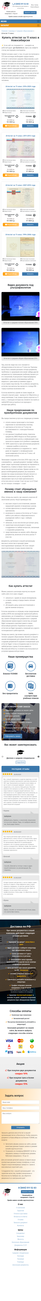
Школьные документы (20, 1265)
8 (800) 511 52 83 (21, 4)
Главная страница (8, 31)
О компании (20, 1208)
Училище (20, 1262)
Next (39, 757)
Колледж (20, 1256)
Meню (4, 21)
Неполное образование (20, 1242)
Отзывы (20, 1220)
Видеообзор (12, 126)
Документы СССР (21, 1245)
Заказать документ (20, 1223)
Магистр (21, 1239)
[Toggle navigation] (38, 21)
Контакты (20, 1225)
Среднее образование (24, 31)
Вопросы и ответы (20, 1217)
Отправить (20, 1127)
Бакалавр (20, 1236)
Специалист (20, 1233)
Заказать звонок (30, 12)
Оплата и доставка (20, 1214)
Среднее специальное (20, 1253)
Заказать (30, 126)
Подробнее (20, 762)
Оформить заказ (12, 736)
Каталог (5, 25)
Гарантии (20, 1211)
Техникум (20, 1259)
